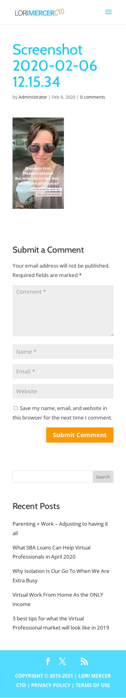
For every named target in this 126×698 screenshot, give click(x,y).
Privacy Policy (50, 685)
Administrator (33, 97)
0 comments (92, 97)
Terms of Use (93, 685)
